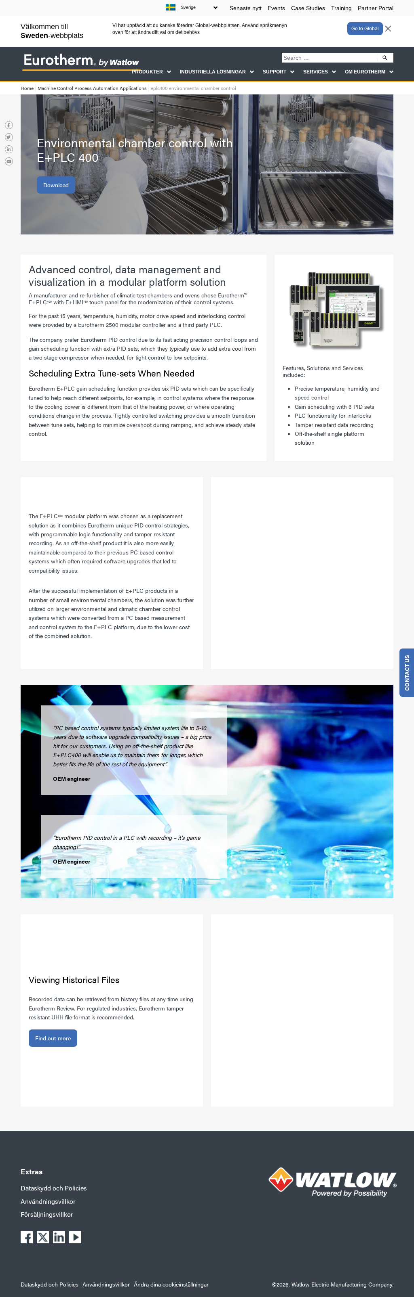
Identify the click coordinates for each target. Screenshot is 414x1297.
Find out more (53, 1038)
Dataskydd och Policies (54, 1187)
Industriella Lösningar (213, 72)
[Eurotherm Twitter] (9, 137)
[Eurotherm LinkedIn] (9, 149)
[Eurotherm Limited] (81, 70)
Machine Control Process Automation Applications (92, 88)
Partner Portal (375, 8)
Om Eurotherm (365, 72)
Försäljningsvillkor (47, 1214)
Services (315, 72)
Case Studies (308, 8)
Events (276, 8)
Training (341, 8)
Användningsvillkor (48, 1201)
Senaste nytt (246, 8)
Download (56, 185)
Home (27, 88)
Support (274, 72)
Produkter (147, 72)
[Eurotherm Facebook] (9, 125)
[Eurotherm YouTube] (9, 161)
